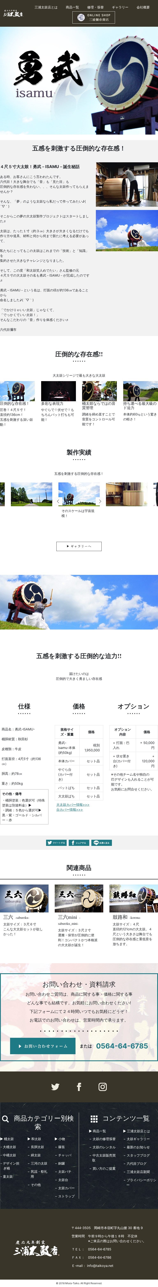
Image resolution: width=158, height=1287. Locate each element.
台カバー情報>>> (69, 809)
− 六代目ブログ (134, 1163)
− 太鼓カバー (65, 1188)
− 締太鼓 (34, 1155)
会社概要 (143, 7)
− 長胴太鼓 (36, 1147)
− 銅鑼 (60, 1163)
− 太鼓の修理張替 (102, 1139)
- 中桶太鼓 (8, 1155)
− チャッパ (63, 1155)
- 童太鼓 (6, 1176)
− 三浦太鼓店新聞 (136, 1172)
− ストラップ (65, 1196)
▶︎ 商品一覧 (97, 1131)
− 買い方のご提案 (102, 1168)
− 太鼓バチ (63, 1171)
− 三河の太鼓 (37, 1163)
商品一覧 (72, 7)
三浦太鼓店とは (46, 7)
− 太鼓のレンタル (102, 1147)
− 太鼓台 (61, 1180)
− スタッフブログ (136, 1155)
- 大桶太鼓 (8, 1147)
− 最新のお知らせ (136, 1147)
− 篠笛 (60, 1147)
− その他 (34, 1185)
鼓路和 (121, 917)
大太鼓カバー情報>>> (72, 805)
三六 (8, 917)
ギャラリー (120, 7)
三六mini (68, 917)
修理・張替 (95, 7)
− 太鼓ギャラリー (136, 1139)
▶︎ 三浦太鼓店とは (136, 1131)
